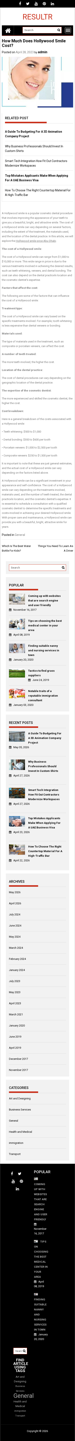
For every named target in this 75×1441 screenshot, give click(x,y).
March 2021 (16, 1014)
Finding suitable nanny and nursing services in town (43, 650)
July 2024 (14, 914)
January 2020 (17, 1025)
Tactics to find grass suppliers (41, 673)
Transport (15, 1154)
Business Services (20, 1109)
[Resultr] (8, 30)
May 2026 (14, 892)
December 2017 (18, 1058)
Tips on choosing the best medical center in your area (45, 625)
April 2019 (15, 1047)
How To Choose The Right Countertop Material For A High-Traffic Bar (45, 851)
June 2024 (15, 925)
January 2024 (17, 970)
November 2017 (18, 1070)
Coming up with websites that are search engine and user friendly (44, 600)
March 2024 (16, 947)
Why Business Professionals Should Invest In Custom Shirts (43, 766)
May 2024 (14, 936)
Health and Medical (20, 1131)
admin (42, 52)
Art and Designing (20, 1098)
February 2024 (17, 958)
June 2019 (15, 1036)
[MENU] (68, 30)
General (20, 534)
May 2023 (14, 992)
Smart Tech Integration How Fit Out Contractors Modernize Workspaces (44, 794)
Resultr (37, 17)
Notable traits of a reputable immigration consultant (43, 695)
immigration (16, 1142)
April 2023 (15, 1003)
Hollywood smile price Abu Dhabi (36, 240)
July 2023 (14, 981)
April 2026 (15, 903)
